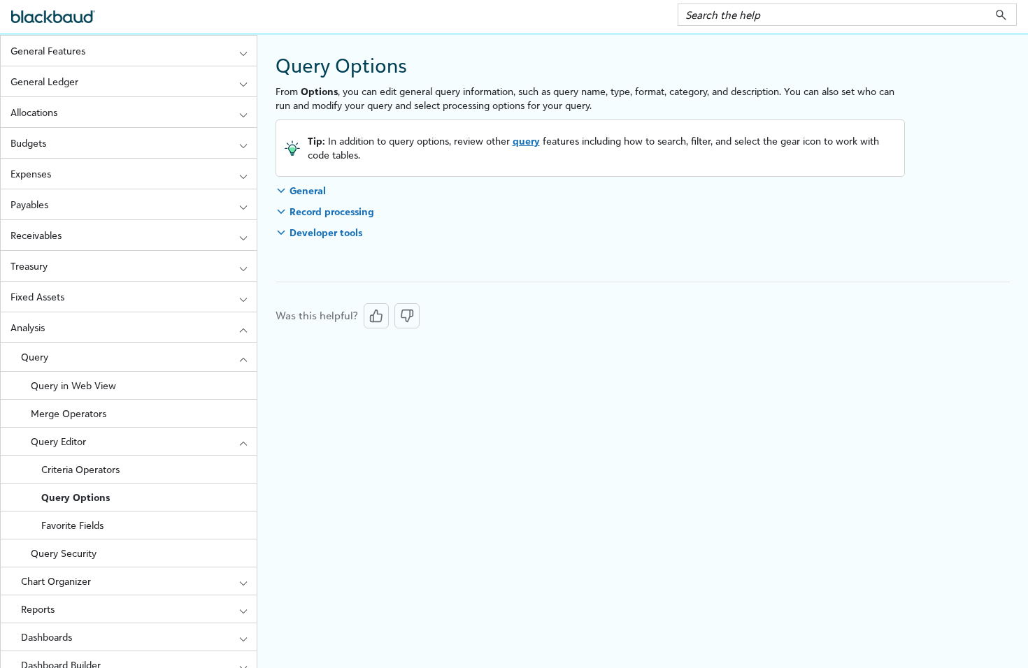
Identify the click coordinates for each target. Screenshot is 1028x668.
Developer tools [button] (326, 232)
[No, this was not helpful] (407, 315)
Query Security (64, 553)
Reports (38, 609)
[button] (1001, 14)
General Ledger (44, 81)
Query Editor (58, 441)
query (526, 141)
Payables (29, 204)
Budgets (28, 143)
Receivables (36, 235)
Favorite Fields (72, 525)
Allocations (33, 112)
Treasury (29, 266)
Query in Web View (73, 385)
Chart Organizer (56, 581)
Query (34, 357)
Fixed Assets (37, 297)
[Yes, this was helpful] (376, 315)
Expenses (30, 174)
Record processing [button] (332, 211)
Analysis (27, 327)
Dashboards (46, 637)
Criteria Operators (80, 469)
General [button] (308, 190)
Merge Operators (68, 413)
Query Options (75, 497)
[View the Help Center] (53, 22)
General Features (47, 51)
